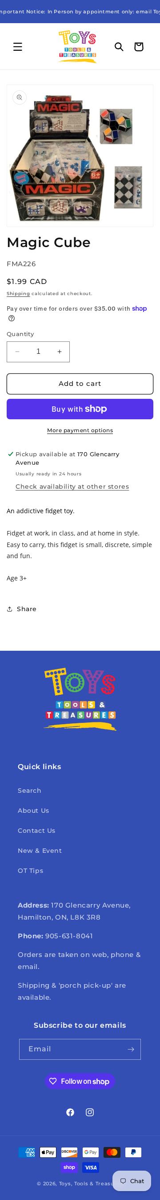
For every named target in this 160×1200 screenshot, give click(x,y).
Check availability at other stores (72, 486)
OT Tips (30, 871)
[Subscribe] (130, 1049)
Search (30, 790)
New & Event (40, 851)
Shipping (18, 293)
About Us (33, 811)
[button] (18, 47)
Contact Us (37, 831)
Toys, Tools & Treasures (91, 1183)
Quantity (20, 333)
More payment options (80, 430)
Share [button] (27, 609)
